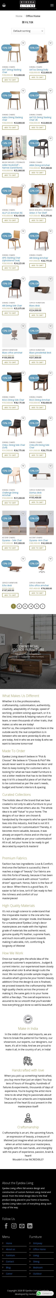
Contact (10, 1261)
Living (36, 1255)
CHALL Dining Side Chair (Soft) (13, 446)
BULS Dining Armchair (39, 400)
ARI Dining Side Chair (12, 305)
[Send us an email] (21, 1226)
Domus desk (35, 492)
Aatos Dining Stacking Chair (12, 118)
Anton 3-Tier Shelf (38, 212)
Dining (36, 1261)
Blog (8, 1267)
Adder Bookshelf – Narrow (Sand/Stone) (12, 166)
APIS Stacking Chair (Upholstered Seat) (11, 259)
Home (19, 16)
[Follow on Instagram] (14, 1226)
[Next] (42, 606)
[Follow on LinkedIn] (29, 1226)
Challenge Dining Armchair (10, 494)
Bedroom (38, 1267)
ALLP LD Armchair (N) (12, 212)
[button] (4, 5)
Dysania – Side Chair (12, 540)
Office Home (39, 1249)
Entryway (37, 1243)
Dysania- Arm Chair (38, 540)
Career (9, 1273)
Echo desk (7, 585)
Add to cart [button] (10, 80)
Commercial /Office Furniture (28, 648)
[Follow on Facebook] (6, 1226)
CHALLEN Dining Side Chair (39, 446)
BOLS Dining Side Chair (13, 400)
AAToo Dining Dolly (38, 69)
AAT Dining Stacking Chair (11, 71)
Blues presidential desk (40, 352)
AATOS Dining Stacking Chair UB (40, 118)
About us (10, 1249)
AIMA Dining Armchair (39, 165)
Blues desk (34, 305)
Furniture (10, 1255)
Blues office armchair (12, 352)
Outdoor (37, 1273)
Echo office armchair (39, 585)
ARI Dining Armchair (38, 258)
